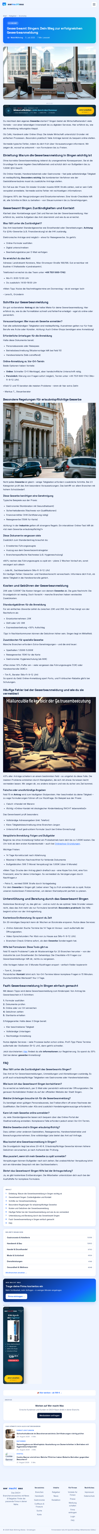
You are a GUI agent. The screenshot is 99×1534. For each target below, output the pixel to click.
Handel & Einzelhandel (49, 1249)
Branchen (39, 1492)
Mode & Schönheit (49, 1255)
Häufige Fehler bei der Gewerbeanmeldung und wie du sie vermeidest (39, 1212)
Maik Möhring (17, 38)
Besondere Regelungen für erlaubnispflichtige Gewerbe (33, 1205)
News (56, 1496)
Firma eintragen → (16, 1296)
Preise (72, 1499)
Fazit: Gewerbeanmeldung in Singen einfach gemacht (31, 1219)
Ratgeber (13, 16)
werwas (13, 1488)
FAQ (10, 1223)
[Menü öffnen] (94, 4)
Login (72, 1516)
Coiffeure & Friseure (39, 1505)
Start (5, 16)
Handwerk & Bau (49, 1243)
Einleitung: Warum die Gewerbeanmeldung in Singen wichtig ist (35, 1194)
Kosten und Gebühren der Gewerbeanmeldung (29, 1208)
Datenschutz (89, 1496)
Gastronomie (39, 1500)
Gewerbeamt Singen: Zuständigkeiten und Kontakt (30, 1197)
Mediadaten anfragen (50, 1415)
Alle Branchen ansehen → (16, 1273)
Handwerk (39, 1496)
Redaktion (56, 1500)
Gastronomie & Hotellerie (49, 1237)
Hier (25, 1051)
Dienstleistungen (49, 1261)
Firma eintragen (73, 1511)
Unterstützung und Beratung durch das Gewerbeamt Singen (34, 1216)
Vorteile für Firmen (72, 1493)
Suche (39, 1511)
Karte (39, 1514)
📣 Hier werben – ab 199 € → (49, 1393)
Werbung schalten (73, 1504)
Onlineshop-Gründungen (67, 843)
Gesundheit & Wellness (49, 1267)
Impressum (89, 1492)
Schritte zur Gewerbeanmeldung (22, 1201)
